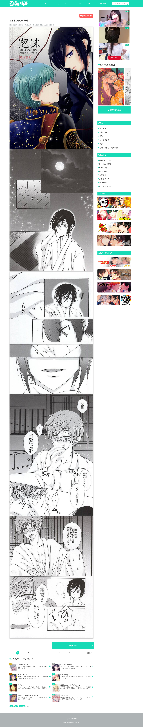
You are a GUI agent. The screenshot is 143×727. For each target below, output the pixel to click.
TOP (11, 706)
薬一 (21, 24)
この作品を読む (115, 110)
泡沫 (28, 706)
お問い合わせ (101, 3)
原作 (80, 3)
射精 (52, 24)
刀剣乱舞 (14, 24)
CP (73, 4)
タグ (89, 3)
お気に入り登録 (87, 16)
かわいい (45, 24)
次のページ (73, 646)
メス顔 (36, 24)
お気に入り (62, 3)
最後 (89, 653)
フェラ (28, 24)
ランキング (49, 3)
